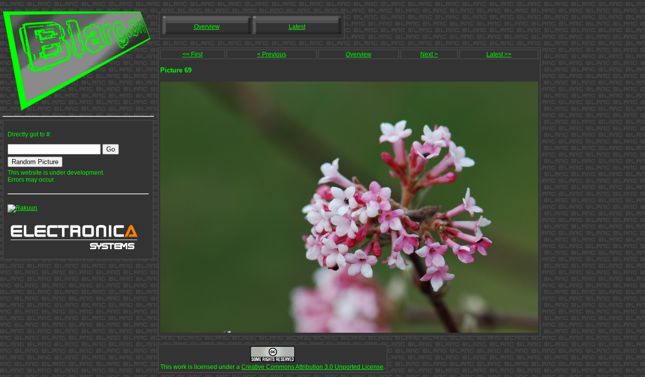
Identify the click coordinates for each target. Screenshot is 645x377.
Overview (207, 26)
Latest (297, 26)
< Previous (271, 54)
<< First (192, 54)
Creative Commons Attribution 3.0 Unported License (312, 366)
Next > (429, 54)
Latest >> (498, 54)
